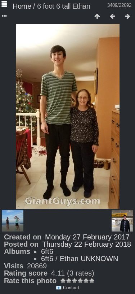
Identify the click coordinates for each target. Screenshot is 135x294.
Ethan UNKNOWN (89, 259)
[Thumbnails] (97, 16)
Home (22, 6)
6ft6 (47, 251)
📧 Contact (67, 287)
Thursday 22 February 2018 (86, 244)
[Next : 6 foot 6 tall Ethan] (127, 16)
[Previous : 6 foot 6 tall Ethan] (112, 16)
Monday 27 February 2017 (87, 237)
